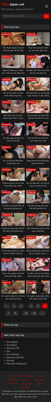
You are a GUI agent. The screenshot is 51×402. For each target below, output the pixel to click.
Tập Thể (40, 383)
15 (34, 313)
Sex (8, 351)
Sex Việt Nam (13, 354)
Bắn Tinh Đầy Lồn (26, 376)
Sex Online (12, 345)
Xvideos (25, 380)
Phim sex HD (12, 383)
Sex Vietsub (12, 342)
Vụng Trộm (38, 380)
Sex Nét (10, 361)
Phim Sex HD (13, 348)
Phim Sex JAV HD (15, 357)
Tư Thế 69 (12, 380)
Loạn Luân (27, 383)
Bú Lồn (11, 376)
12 (26, 313)
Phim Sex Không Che (17, 364)
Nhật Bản (25, 387)
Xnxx (41, 376)
